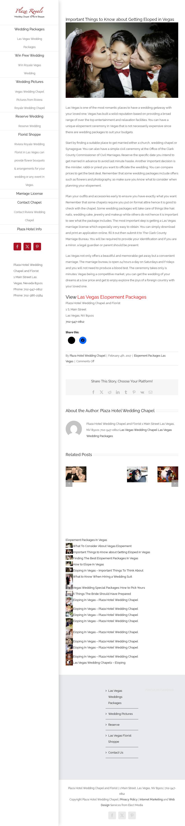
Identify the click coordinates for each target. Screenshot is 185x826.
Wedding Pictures (120, 714)
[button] (69, 483)
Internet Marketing (151, 799)
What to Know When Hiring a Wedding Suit (102, 576)
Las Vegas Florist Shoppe (119, 738)
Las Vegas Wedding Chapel (138, 430)
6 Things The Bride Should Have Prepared (102, 593)
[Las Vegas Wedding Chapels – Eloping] (137, 468)
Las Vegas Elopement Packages (111, 297)
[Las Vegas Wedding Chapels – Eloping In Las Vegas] (76, 468)
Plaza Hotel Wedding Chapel (87, 355)
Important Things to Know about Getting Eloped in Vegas (111, 552)
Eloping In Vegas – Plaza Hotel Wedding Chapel (105, 600)
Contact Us (115, 752)
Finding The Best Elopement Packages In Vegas (105, 558)
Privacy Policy (129, 799)
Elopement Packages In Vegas (86, 540)
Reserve (114, 724)
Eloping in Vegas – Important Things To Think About (108, 570)
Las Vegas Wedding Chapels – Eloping (99, 662)
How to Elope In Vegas (88, 564)
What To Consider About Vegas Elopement (102, 546)
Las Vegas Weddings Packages (115, 697)
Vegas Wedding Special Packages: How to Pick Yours (109, 587)
